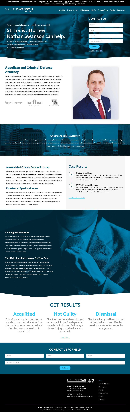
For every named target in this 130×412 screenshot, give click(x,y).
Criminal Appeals (104, 384)
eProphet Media (85, 410)
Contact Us (102, 399)
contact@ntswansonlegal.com (83, 396)
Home (100, 380)
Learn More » (65, 338)
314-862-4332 (98, 51)
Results (101, 396)
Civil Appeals (103, 387)
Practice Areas (103, 393)
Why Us (101, 390)
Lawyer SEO (75, 410)
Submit (94, 47)
